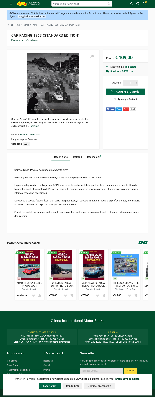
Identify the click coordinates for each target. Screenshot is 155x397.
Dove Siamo (13, 365)
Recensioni (94, 156)
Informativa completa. (127, 378)
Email (133, 109)
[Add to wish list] (33, 295)
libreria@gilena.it (103, 339)
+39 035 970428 (56, 339)
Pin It (126, 109)
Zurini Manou (32, 40)
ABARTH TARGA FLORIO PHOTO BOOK (29, 284)
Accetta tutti (50, 386)
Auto (26, 144)
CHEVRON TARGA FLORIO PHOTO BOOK (61, 284)
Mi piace (110, 109)
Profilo (46, 370)
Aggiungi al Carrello (127, 91)
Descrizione (61, 157)
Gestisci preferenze (99, 386)
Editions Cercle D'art (30, 134)
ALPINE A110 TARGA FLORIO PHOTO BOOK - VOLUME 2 (93, 284)
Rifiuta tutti (72, 386)
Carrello (47, 365)
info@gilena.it (32, 339)
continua (35, 126)
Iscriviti (130, 370)
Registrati (48, 360)
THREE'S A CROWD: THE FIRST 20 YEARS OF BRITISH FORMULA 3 (126, 284)
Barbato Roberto (29, 289)
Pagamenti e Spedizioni (18, 370)
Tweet (119, 109)
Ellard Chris (120, 289)
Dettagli (77, 157)
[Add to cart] (39, 295)
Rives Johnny (18, 40)
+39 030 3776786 (128, 339)
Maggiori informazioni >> (31, 16)
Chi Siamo (12, 360)
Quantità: (116, 82)
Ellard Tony (131, 289)
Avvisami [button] (22, 295)
